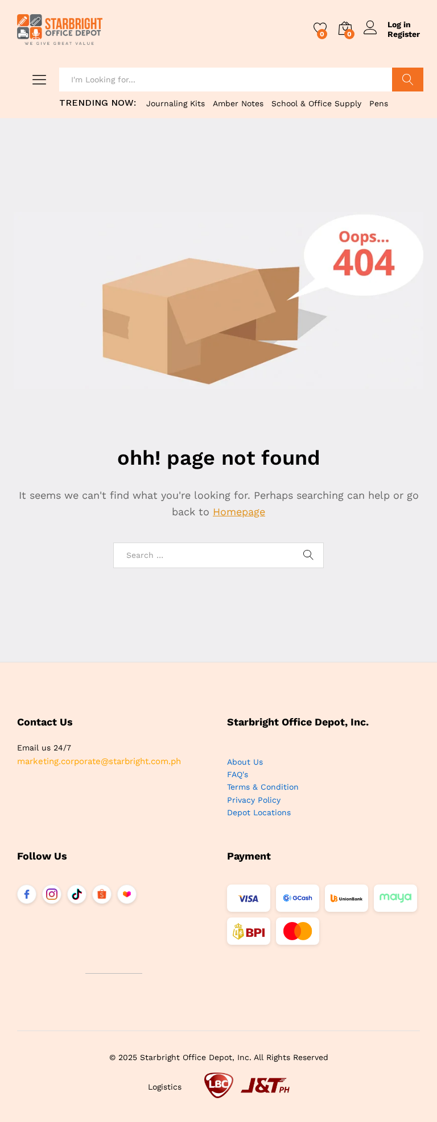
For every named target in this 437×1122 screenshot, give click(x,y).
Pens (378, 103)
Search (407, 79)
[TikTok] (76, 894)
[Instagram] (51, 894)
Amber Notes (238, 103)
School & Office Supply (316, 103)
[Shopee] (102, 894)
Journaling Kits (175, 103)
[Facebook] (26, 894)
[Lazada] (127, 894)
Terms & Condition (263, 786)
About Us (245, 761)
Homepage (239, 512)
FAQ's (237, 774)
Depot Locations (259, 812)
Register (403, 34)
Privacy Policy (254, 799)
